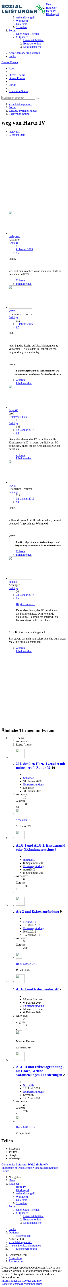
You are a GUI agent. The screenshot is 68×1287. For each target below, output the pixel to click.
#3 (17, 433)
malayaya (14, 131)
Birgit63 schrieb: (25, 604)
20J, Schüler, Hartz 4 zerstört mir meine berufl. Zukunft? (40, 766)
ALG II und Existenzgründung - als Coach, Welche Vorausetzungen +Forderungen (40, 1071)
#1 (17, 252)
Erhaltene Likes (18, 416)
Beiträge (13, 242)
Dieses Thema (9, 62)
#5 (17, 598)
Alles (12, 68)
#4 (17, 501)
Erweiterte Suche (18, 91)
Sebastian (28, 778)
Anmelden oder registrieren (24, 52)
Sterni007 (28, 1085)
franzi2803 (29, 859)
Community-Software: (24, 1164)
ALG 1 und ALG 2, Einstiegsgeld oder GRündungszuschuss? (40, 847)
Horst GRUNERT (26, 963)
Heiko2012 (29, 921)
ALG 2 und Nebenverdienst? (37, 989)
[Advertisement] (34, 174)
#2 (17, 327)
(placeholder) (23, 1235)
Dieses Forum (17, 78)
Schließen (36, 1283)
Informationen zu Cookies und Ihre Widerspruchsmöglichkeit (21, 1282)
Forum (12, 84)
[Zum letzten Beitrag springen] (19, 813)
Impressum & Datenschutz (16, 1167)
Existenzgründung (33, 784)
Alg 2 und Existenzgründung (37, 911)
